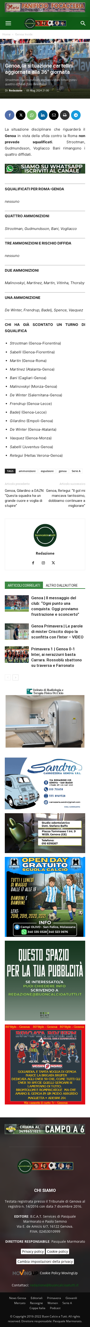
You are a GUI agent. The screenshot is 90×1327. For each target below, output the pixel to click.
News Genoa (17, 1298)
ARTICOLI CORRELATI (24, 585)
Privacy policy (33, 1251)
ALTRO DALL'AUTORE (62, 585)
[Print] (65, 115)
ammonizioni (27, 471)
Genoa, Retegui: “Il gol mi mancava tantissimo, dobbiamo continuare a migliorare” (65, 498)
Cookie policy (57, 1251)
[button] (8, 23)
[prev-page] (8, 677)
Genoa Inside (24, 34)
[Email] (54, 115)
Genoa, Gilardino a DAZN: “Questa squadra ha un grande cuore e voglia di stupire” (24, 498)
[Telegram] (76, 115)
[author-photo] (45, 547)
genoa (62, 471)
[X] (20, 115)
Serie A (76, 471)
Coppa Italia (37, 1308)
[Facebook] (9, 115)
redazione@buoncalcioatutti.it (54, 1285)
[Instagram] (45, 563)
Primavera (54, 1298)
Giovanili (71, 1298)
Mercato (19, 1303)
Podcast (55, 1308)
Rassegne (36, 1303)
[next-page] (15, 677)
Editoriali (36, 1298)
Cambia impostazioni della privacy (45, 1261)
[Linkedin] (43, 115)
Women (53, 1303)
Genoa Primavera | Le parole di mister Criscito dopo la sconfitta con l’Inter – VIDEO (57, 631)
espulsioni (47, 471)
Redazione (16, 90)
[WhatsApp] (31, 115)
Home (6, 34)
